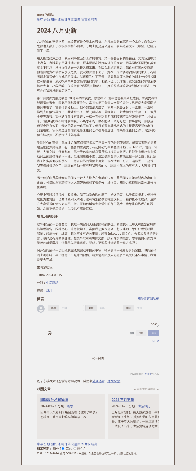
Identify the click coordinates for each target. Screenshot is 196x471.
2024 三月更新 (123, 399)
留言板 (86, 19)
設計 (49, 290)
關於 (54, 19)
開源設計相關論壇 (54, 399)
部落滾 (69, 19)
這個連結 (98, 381)
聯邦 (94, 19)
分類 (47, 19)
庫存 (40, 19)
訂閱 (77, 19)
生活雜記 (52, 282)
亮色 (69, 448)
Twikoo (147, 373)
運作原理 (113, 381)
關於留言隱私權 (148, 298)
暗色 (80, 448)
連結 (61, 19)
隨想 (70, 406)
